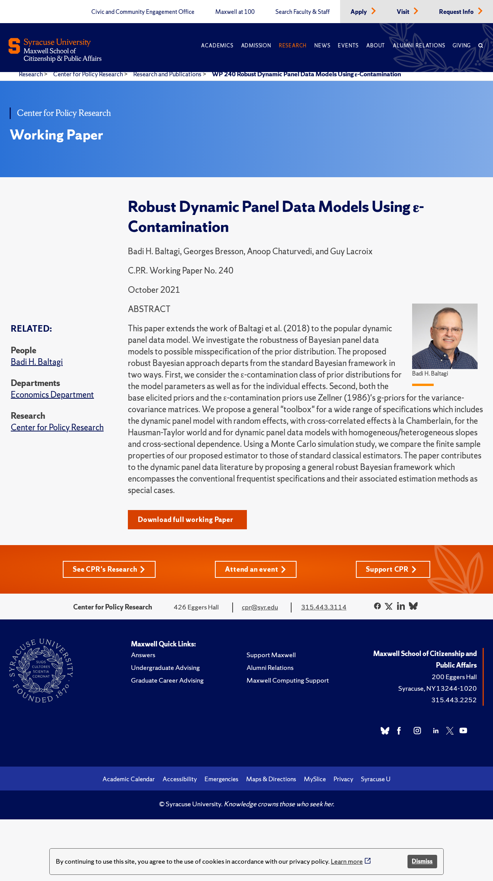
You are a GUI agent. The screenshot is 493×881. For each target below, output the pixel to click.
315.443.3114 (324, 606)
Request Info (457, 12)
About (375, 45)
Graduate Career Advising (167, 680)
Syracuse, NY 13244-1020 (437, 688)
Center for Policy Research (88, 74)
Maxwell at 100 (235, 12)
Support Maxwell (271, 654)
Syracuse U (376, 779)
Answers (143, 654)
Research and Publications (168, 74)
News (322, 45)
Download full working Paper (185, 519)
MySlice (315, 779)
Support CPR (387, 569)
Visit (404, 12)
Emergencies (221, 779)
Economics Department (52, 394)
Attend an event (251, 569)
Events (348, 45)
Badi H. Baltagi (37, 362)
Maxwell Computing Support (287, 680)
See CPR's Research (105, 569)
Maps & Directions (271, 779)
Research (293, 45)
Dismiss (422, 861)
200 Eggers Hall (454, 676)
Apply (359, 12)
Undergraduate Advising (165, 667)
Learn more (347, 861)
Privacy (343, 779)
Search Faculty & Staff (302, 12)
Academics (217, 45)
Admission (256, 45)
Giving (462, 45)
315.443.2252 (454, 699)
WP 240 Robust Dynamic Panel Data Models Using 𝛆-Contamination (306, 74)
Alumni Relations (419, 45)
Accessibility (180, 779)
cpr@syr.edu (260, 606)
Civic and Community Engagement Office (143, 12)
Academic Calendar (128, 779)
